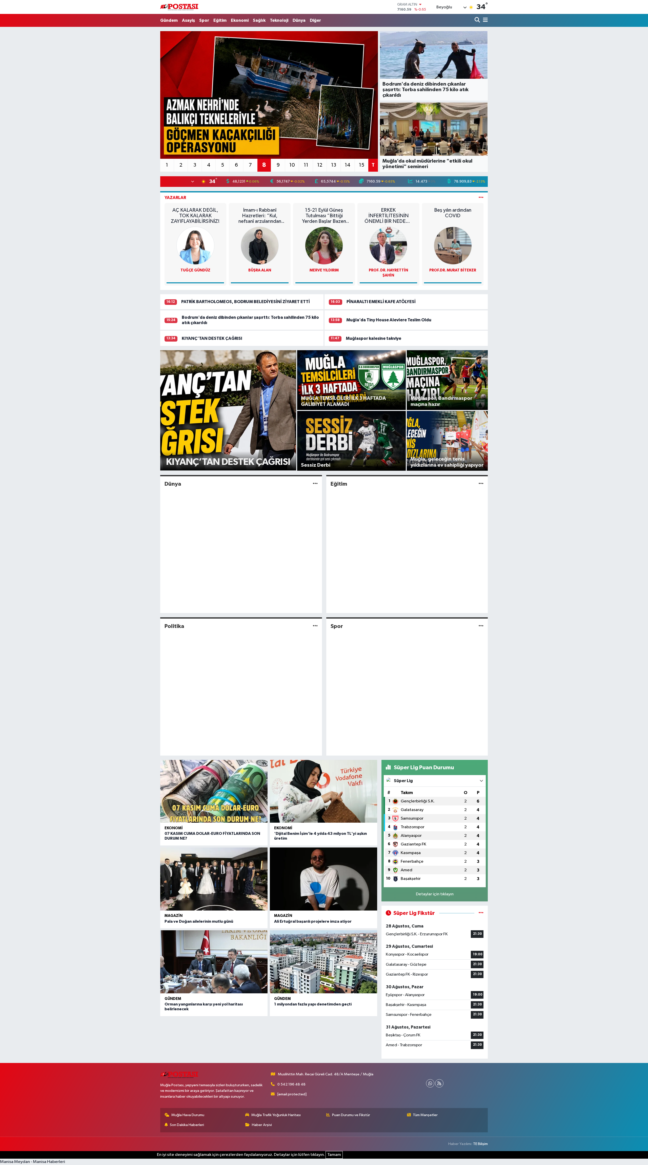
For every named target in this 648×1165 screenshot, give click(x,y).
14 (347, 165)
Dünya (299, 20)
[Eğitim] (481, 484)
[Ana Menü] (484, 20)
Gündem (169, 20)
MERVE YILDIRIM (324, 270)
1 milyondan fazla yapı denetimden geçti (313, 1004)
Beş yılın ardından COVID (452, 213)
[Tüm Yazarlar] (481, 197)
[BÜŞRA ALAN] (260, 245)
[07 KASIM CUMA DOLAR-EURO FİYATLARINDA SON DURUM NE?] (214, 791)
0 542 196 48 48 (291, 1084)
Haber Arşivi (262, 1125)
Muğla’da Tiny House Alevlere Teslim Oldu (388, 320)
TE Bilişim (480, 1144)
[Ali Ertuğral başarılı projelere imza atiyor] (323, 879)
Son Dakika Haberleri (187, 1125)
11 (306, 165)
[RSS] (439, 1083)
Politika (174, 626)
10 (292, 165)
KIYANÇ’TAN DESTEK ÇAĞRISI (212, 338)
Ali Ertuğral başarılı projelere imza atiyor (313, 921)
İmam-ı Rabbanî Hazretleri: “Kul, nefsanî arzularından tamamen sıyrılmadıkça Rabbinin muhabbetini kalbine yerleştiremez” (260, 216)
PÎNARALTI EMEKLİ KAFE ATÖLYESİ (381, 302)
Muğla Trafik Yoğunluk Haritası (276, 1115)
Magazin (174, 916)
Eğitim (220, 20)
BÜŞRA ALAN (259, 270)
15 (361, 165)
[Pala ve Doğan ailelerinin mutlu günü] (214, 879)
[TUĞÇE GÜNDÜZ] (195, 245)
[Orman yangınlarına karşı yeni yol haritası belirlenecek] (214, 961)
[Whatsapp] (430, 1083)
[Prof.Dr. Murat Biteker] (453, 245)
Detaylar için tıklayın (435, 894)
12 (319, 165)
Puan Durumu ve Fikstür (351, 1115)
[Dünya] (315, 484)
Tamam (334, 1155)
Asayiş (188, 20)
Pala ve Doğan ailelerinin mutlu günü (199, 921)
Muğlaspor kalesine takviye (373, 338)
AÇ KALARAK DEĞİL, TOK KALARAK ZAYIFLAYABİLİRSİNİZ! (195, 216)
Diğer (315, 20)
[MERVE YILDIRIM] (324, 245)
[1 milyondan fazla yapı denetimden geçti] (323, 961)
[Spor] (481, 626)
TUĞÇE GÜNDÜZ (195, 270)
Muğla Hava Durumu (187, 1115)
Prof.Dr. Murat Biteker (452, 270)
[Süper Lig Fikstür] (481, 913)
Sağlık (259, 20)
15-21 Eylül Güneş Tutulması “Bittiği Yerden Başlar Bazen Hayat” (324, 216)
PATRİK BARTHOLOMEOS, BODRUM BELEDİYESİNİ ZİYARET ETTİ (245, 302)
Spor (204, 20)
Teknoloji (279, 20)
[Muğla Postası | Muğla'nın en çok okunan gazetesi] (179, 7)
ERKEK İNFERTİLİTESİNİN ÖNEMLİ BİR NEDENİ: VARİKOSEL (388, 216)
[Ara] (478, 20)
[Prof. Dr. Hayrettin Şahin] (388, 245)
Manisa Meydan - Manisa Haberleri (32, 1162)
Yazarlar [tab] (175, 197)
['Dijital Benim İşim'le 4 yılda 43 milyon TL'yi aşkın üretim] (323, 791)
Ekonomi (240, 20)
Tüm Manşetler (425, 1115)
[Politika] (315, 626)
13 (333, 165)
